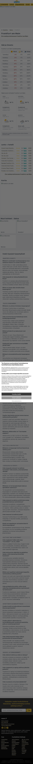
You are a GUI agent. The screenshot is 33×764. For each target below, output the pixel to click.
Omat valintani (16, 398)
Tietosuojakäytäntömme (16, 401)
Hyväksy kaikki (16, 394)
